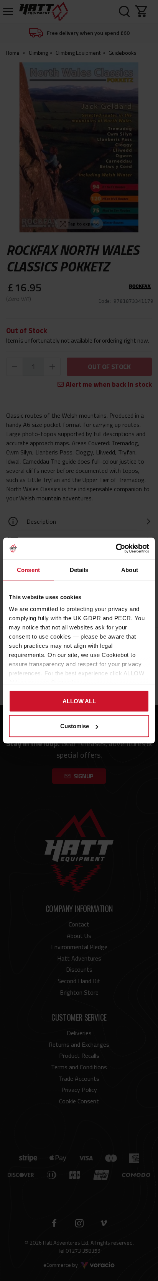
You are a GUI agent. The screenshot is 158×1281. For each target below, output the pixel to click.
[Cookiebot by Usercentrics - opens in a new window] (115, 549)
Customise (74, 726)
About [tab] (129, 569)
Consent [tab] (28, 569)
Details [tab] (79, 569)
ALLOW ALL (79, 701)
